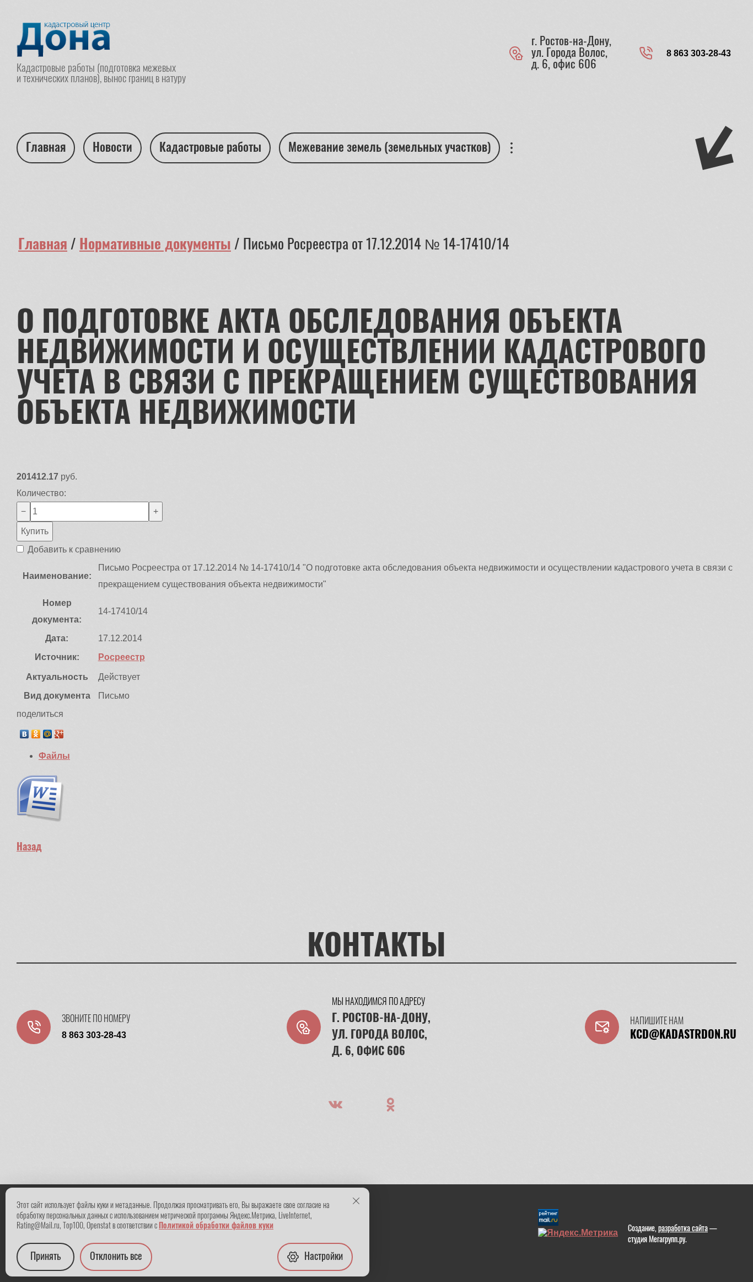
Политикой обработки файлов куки (216, 1226)
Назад (29, 848)
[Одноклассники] (36, 731)
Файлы (54, 755)
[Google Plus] (59, 731)
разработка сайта (683, 1229)
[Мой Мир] (47, 731)
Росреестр (121, 657)
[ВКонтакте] (24, 731)
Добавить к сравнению (73, 549)
